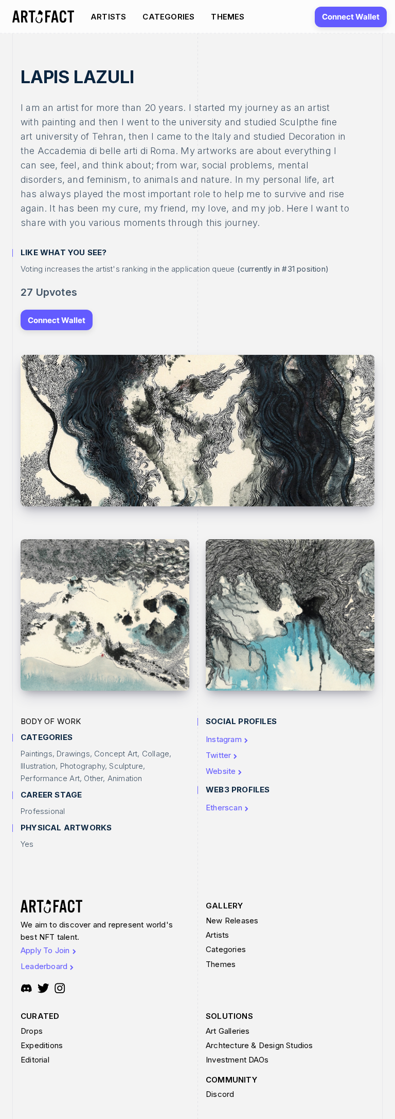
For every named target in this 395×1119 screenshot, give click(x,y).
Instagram (224, 739)
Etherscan (224, 807)
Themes (227, 17)
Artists (108, 17)
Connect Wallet (351, 17)
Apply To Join (45, 950)
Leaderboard (44, 966)
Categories (168, 17)
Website (221, 771)
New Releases (232, 920)
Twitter (218, 755)
